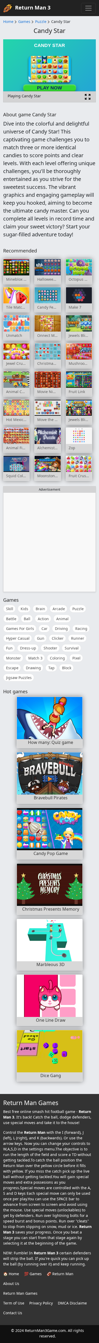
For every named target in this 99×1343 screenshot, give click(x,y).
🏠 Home (11, 1273)
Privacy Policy (41, 1303)
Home (8, 21)
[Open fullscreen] (87, 97)
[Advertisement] (49, 542)
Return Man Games (20, 1293)
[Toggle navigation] (88, 8)
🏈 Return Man (60, 1273)
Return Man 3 (32, 7)
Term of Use (13, 1303)
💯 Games (33, 1273)
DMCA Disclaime (72, 1303)
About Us (11, 1283)
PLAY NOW (49, 87)
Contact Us (12, 1312)
